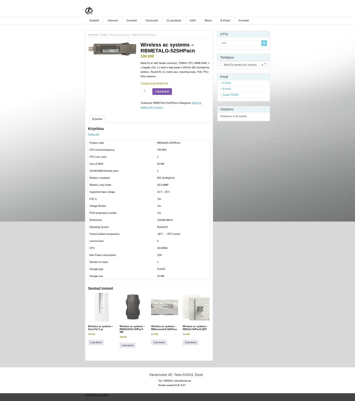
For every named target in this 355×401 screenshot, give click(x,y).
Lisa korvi (162, 91)
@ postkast (174, 20)
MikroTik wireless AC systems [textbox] (242, 64)
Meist (208, 20)
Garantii (131, 20)
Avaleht (94, 20)
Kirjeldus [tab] (97, 119)
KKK (193, 20)
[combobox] (243, 63)
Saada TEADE (231, 94)
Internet (113, 20)
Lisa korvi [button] (96, 342)
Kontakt (244, 20)
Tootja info (93, 134)
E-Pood (225, 20)
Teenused (152, 20)
